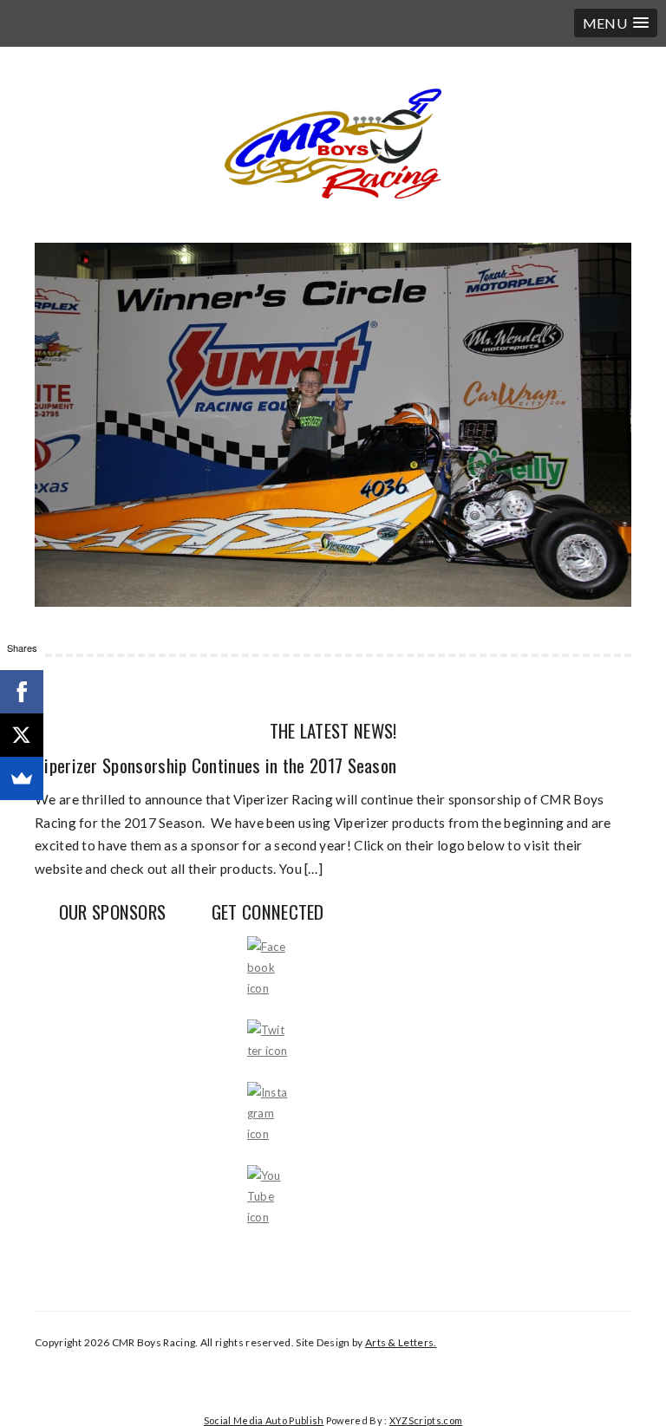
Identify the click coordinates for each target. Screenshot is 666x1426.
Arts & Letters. (401, 1342)
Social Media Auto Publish (264, 1420)
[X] (21, 735)
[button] (615, 23)
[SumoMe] (21, 778)
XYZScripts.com (425, 1420)
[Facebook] (21, 691)
